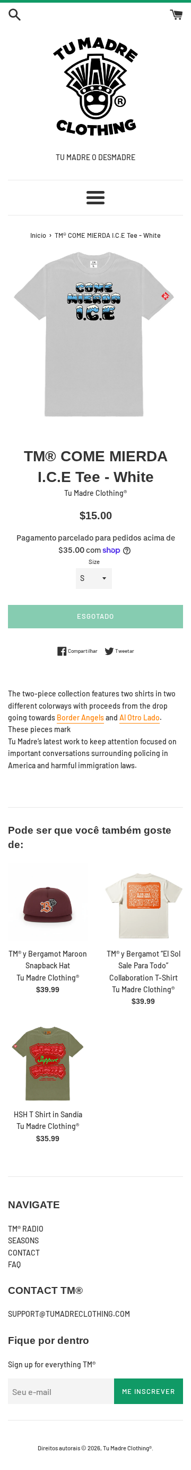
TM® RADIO (26, 1228)
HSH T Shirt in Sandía (48, 1114)
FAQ (14, 1264)
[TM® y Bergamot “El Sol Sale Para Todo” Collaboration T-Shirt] (143, 903)
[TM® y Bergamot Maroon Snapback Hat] (48, 903)
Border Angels (80, 717)
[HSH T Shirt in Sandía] (48, 1063)
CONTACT (24, 1252)
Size (94, 561)
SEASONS (23, 1240)
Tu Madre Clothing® (127, 1447)
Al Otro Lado (139, 717)
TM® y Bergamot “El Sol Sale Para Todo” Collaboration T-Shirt (143, 965)
